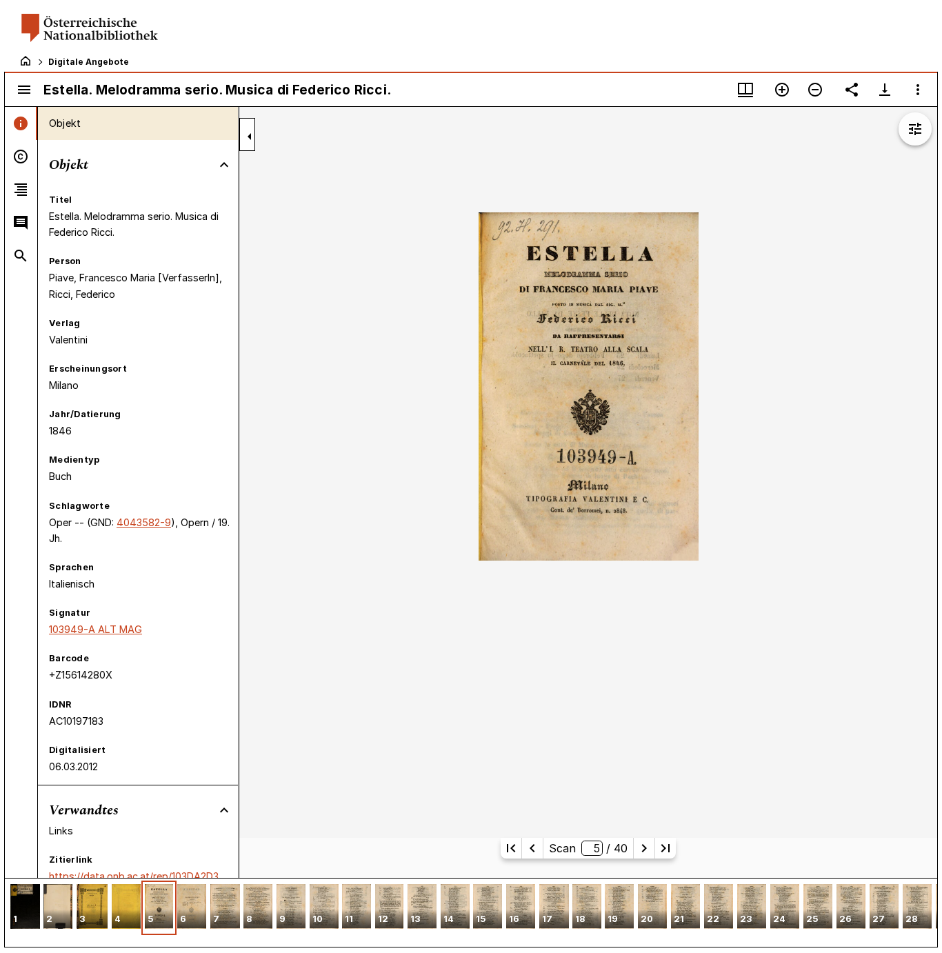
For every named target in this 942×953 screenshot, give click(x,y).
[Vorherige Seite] (532, 848)
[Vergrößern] (782, 89)
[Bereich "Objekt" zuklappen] (224, 165)
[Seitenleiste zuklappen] (249, 136)
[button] (25, 908)
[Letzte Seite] (665, 848)
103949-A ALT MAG (95, 629)
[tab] (21, 123)
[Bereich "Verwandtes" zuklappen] (224, 810)
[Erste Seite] (511, 848)
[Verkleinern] (815, 89)
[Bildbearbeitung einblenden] (915, 129)
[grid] (471, 912)
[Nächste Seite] (644, 848)
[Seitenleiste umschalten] (24, 89)
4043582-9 (144, 522)
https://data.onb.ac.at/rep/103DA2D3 (134, 876)
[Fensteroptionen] (917, 89)
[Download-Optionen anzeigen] (884, 89)
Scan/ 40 (588, 848)
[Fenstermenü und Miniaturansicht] (745, 89)
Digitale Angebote (88, 62)
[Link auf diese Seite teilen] (851, 89)
